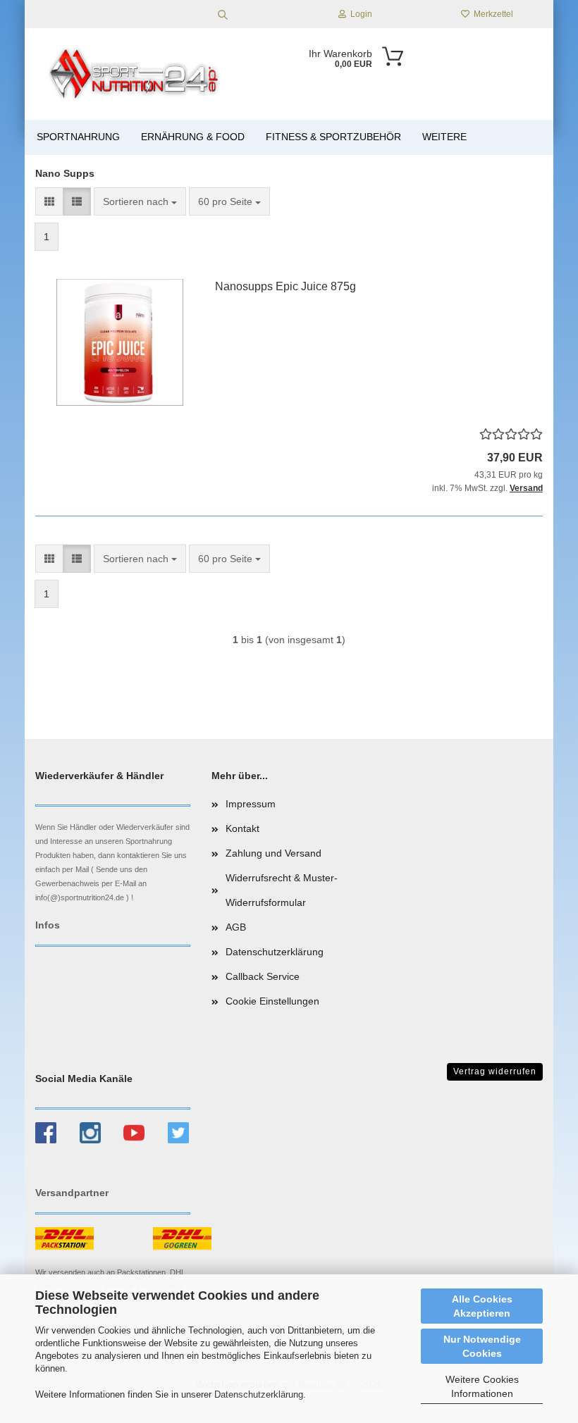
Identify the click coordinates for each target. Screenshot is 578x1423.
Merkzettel (491, 14)
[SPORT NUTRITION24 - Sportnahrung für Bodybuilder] (135, 74)
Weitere (444, 136)
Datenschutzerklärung (258, 1394)
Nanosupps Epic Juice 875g (285, 286)
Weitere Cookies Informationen (482, 1386)
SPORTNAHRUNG (78, 136)
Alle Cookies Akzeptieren (482, 1306)
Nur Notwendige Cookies (482, 1346)
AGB (236, 927)
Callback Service (263, 976)
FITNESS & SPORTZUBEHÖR (333, 136)
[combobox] (140, 201)
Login (359, 14)
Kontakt (242, 828)
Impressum (251, 803)
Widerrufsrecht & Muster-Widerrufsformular (282, 890)
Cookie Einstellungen (272, 1001)
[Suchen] (223, 14)
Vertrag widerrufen (494, 1071)
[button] (49, 201)
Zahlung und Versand (273, 853)
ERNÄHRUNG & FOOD (193, 136)
